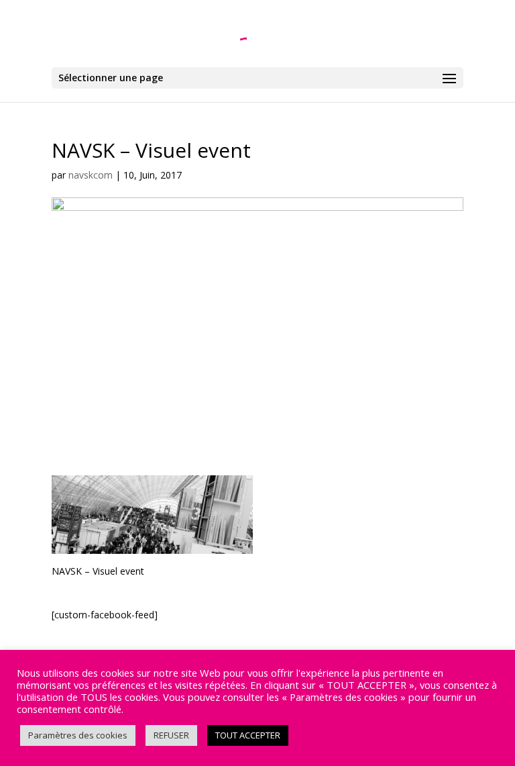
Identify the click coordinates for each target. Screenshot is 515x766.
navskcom (90, 175)
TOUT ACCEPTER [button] (247, 735)
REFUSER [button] (171, 735)
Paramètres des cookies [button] (77, 735)
